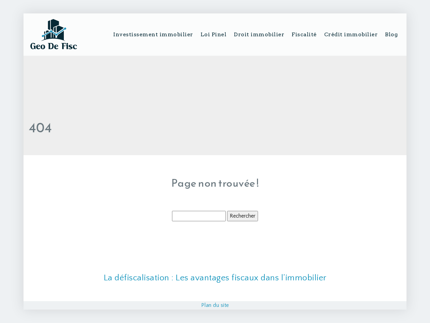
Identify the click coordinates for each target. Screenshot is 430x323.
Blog (391, 34)
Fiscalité (304, 34)
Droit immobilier (259, 34)
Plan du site (215, 305)
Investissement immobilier (153, 34)
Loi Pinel (214, 34)
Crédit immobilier (351, 34)
